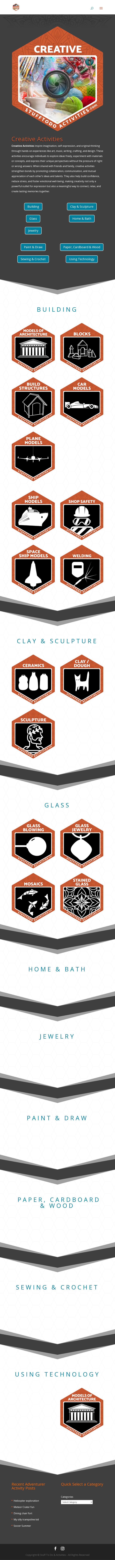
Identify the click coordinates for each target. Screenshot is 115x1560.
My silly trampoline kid (26, 1519)
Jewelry (33, 231)
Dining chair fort (23, 1513)
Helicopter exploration (26, 1500)
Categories (67, 1496)
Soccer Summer (22, 1525)
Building (33, 207)
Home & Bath (81, 219)
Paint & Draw (33, 247)
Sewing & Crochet (33, 259)
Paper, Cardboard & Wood (81, 247)
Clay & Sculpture (81, 207)
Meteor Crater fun (24, 1507)
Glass (33, 219)
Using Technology (81, 259)
